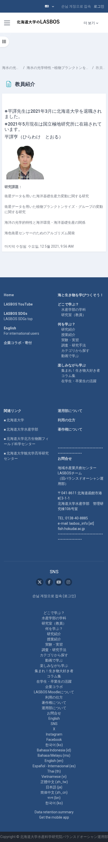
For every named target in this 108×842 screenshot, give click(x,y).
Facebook (54, 740)
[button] (49, 6)
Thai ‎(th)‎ (54, 771)
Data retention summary (54, 812)
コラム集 (68, 376)
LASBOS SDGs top (18, 319)
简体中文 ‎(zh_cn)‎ (54, 792)
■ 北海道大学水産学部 (21, 429)
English (54, 718)
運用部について (70, 411)
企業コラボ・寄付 (18, 343)
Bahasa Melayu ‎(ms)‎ (54, 755)
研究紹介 (68, 329)
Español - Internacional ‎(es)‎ (54, 766)
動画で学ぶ (70, 356)
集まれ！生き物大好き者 (80, 370)
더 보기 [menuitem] (89, 23)
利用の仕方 (66, 420)
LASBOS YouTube (18, 304)
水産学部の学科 (73, 310)
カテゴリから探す (75, 351)
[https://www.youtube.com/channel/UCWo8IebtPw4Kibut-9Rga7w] (59, 582)
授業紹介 (68, 335)
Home (9, 295)
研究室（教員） (73, 315)
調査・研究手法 (73, 345)
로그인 (99, 6)
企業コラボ (54, 687)
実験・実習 (70, 340)
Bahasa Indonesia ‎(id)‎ (54, 750)
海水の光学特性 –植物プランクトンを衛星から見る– (58, 68)
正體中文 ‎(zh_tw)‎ (54, 782)
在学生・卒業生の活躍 (78, 381)
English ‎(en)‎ (54, 761)
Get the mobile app (54, 817)
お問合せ (54, 713)
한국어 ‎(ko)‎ (54, 745)
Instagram (54, 734)
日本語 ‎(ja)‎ (54, 787)
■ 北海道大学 (14, 420)
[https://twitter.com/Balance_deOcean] (39, 582)
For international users (21, 333)
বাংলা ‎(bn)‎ (54, 798)
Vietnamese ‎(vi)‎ (54, 777)
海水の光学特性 (11, 68)
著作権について (70, 429)
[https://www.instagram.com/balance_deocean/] (68, 582)
